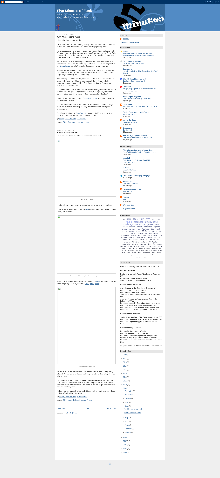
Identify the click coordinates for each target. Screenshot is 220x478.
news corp (152, 238)
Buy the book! (127, 130)
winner (145, 257)
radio (154, 246)
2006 (125, 445)
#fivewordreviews (144, 248)
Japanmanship (129, 128)
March (127, 425)
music (129, 221)
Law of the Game (129, 120)
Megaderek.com (129, 209)
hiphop (130, 246)
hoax (124, 255)
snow (78, 122)
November (129, 395)
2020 (125, 355)
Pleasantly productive (130, 184)
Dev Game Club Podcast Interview (135, 81)
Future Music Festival (142, 250)
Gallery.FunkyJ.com (92, 284)
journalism (148, 227)
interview (139, 238)
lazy (142, 246)
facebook (70, 400)
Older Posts (111, 408)
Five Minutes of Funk (74, 11)
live (158, 240)
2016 (125, 362)
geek (153, 252)
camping (135, 244)
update (157, 227)
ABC (159, 238)
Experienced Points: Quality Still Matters (136, 99)
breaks (134, 252)
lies (142, 255)
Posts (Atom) (72, 413)
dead (149, 244)
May (127, 418)
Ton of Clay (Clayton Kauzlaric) (135, 136)
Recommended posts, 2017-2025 (134, 63)
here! (98, 282)
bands (158, 229)
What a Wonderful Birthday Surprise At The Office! (140, 106)
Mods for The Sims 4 (130, 170)
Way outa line (128, 205)
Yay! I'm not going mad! (68, 37)
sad (146, 233)
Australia (144, 242)
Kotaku (125, 51)
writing (129, 248)
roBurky (126, 168)
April (127, 421)
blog (157, 224)
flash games (146, 252)
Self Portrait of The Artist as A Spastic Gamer (138, 138)
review (140, 233)
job (126, 233)
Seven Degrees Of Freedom (134, 189)
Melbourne (71, 122)
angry (128, 252)
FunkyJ (126, 39)
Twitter (125, 199)
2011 (148, 219)
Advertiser (135, 242)
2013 (125, 373)
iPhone (136, 246)
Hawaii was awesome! (67, 132)
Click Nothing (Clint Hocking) (134, 79)
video (160, 246)
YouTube (155, 242)
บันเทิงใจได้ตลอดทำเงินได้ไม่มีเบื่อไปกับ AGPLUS (139, 152)
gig (160, 231)
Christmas (125, 235)
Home (87, 408)
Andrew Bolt (127, 240)
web (123, 248)
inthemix (136, 255)
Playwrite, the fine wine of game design (138, 150)
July (127, 402)
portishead (152, 255)
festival (131, 231)
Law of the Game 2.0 (130, 122)
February (128, 429)
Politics (132, 227)
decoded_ (127, 158)
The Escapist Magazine (132, 97)
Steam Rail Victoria (90, 98)
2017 (125, 358)
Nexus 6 (126, 197)
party (138, 231)
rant (138, 229)
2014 (125, 370)
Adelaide (145, 229)
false (139, 252)
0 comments (81, 119)
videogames (153, 233)
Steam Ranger (65, 66)
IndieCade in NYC (129, 114)
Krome (142, 240)
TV (149, 242)
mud (145, 255)
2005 (125, 449)
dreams (152, 240)
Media (124, 231)
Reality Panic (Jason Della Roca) (135, 112)
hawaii (77, 400)
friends (154, 231)
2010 (141, 219)
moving (148, 246)
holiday (83, 400)
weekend (138, 257)
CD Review (146, 231)
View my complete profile (129, 42)
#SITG (135, 248)
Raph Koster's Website (132, 61)
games (150, 224)
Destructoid (127, 69)
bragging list (126, 244)
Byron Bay (131, 250)
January (128, 432)
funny (125, 227)
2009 (64, 122)
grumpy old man (128, 229)
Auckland (154, 248)
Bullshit (135, 240)
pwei (158, 255)
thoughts (127, 242)
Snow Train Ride (82, 113)
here (87, 209)
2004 (125, 452)
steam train (85, 122)
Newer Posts (61, 408)
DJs (152, 229)
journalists (132, 233)
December (129, 391)
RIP (139, 235)
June (127, 406)
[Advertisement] (30, 473)
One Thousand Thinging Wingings (136, 176)
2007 (123, 219)
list (145, 238)
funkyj (139, 227)
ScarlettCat (127, 182)
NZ (147, 240)
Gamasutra (127, 87)
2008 (129, 219)
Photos (89, 400)
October (128, 398)
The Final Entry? (128, 191)
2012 (154, 219)
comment (143, 244)
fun (154, 244)
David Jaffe (127, 104)
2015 (159, 219)
